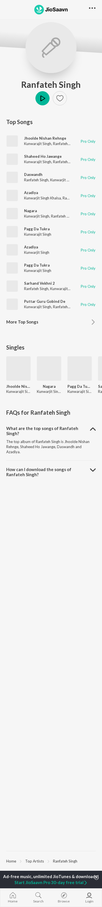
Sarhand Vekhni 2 (39, 283)
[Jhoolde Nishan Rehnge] (18, 368)
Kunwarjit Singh (62, 180)
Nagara (30, 210)
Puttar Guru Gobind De (44, 301)
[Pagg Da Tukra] (79, 368)
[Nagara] (49, 368)
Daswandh (33, 174)
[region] (51, 861)
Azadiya (31, 192)
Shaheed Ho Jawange (43, 156)
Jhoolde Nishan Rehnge (45, 138)
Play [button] (42, 98)
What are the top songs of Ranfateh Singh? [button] (42, 431)
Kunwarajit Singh (37, 143)
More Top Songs (22, 321)
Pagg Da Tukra (37, 229)
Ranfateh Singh (51, 84)
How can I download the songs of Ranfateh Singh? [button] (38, 472)
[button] (60, 98)
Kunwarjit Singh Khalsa (42, 198)
